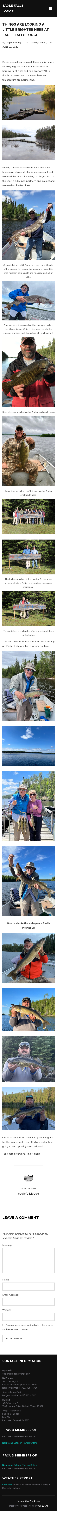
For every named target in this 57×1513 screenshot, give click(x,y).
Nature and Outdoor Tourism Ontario (19, 1443)
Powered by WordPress (28, 1501)
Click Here (7, 1484)
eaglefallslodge (14, 42)
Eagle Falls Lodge (12, 8)
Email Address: (10, 1294)
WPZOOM (43, 1506)
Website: (7, 1310)
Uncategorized (37, 42)
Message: (7, 1245)
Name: (6, 1279)
